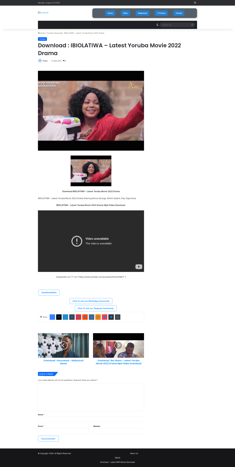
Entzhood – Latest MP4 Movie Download (117, 462)
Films (125, 13)
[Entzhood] (43, 12)
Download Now (49, 292)
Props (45, 61)
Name (41, 415)
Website (96, 426)
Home (110, 13)
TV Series (161, 13)
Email (41, 426)
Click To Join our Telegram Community (96, 308)
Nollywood (142, 13)
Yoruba (179, 13)
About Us (134, 453)
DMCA (117, 458)
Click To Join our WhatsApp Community (90, 301)
